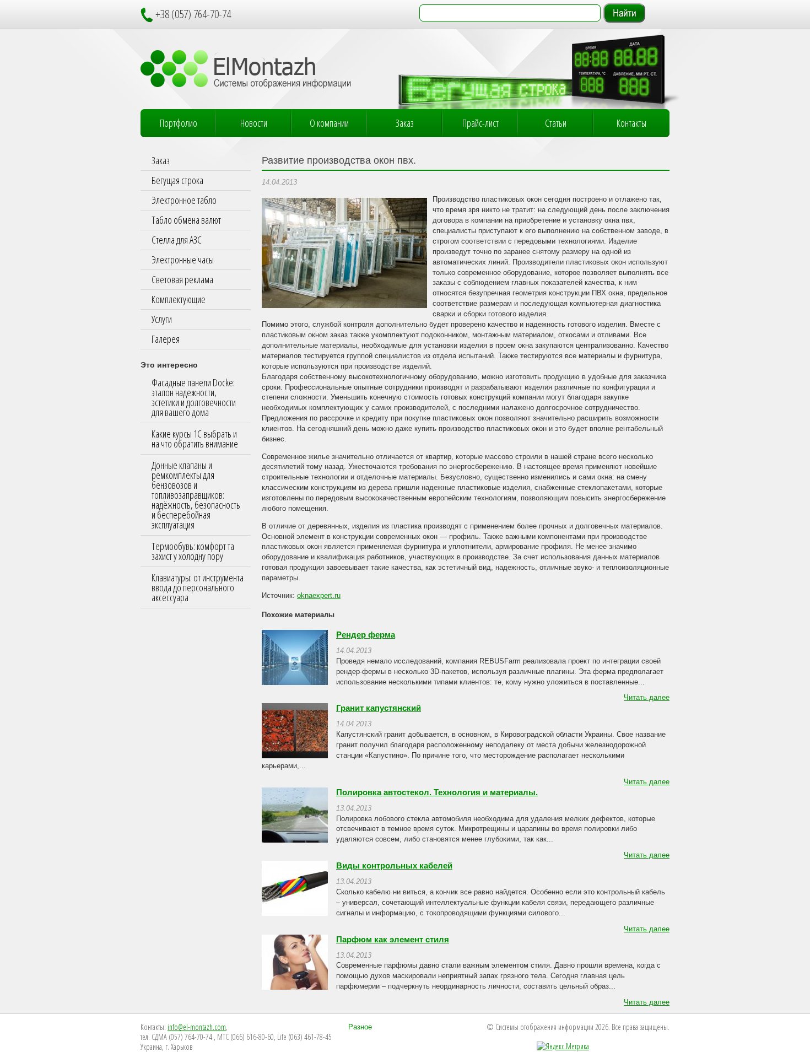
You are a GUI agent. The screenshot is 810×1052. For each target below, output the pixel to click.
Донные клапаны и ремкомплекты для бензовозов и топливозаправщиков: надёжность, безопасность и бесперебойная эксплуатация (196, 494)
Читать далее (646, 698)
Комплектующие (179, 299)
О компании (329, 123)
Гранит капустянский (378, 708)
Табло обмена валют (186, 219)
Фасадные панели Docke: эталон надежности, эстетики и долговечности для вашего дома (194, 397)
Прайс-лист (480, 123)
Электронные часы (183, 259)
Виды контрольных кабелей (394, 865)
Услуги (162, 319)
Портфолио (178, 123)
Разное (360, 1027)
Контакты (631, 123)
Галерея (166, 339)
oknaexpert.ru (319, 596)
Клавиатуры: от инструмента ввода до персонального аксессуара (198, 587)
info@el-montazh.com (197, 1027)
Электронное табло (184, 200)
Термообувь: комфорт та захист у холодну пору (193, 551)
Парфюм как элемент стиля (392, 939)
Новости (253, 123)
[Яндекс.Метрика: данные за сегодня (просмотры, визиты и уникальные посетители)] (563, 1046)
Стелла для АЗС (177, 239)
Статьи (555, 123)
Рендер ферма (365, 634)
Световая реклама (182, 279)
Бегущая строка (177, 180)
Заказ (405, 123)
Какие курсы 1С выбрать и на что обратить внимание (195, 438)
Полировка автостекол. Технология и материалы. (437, 792)
